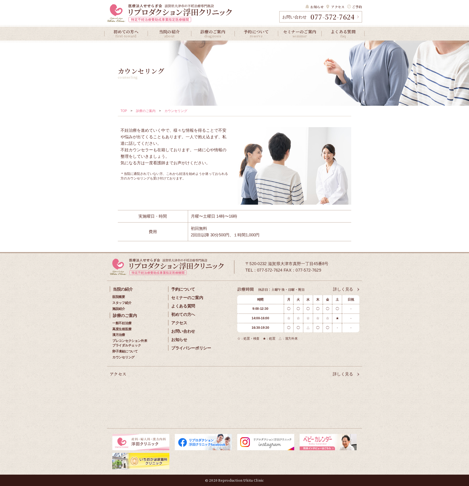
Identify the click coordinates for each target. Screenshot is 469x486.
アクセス (337, 6)
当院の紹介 (169, 33)
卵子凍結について (125, 351)
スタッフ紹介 (121, 303)
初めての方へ (125, 33)
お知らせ (317, 6)
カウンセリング (123, 357)
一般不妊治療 (121, 323)
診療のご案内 (212, 33)
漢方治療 (118, 335)
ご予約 (357, 6)
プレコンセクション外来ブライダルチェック (129, 343)
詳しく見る (343, 289)
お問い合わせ (183, 331)
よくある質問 (343, 33)
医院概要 (118, 297)
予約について (256, 33)
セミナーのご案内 (299, 33)
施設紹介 (118, 309)
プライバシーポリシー (191, 348)
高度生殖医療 (121, 329)
